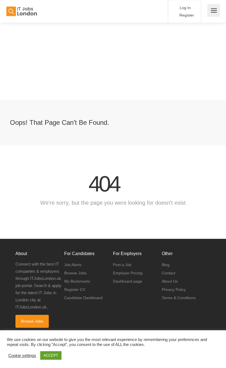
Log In (185, 8)
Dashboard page (127, 281)
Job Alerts (72, 265)
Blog (166, 265)
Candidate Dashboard (83, 298)
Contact (168, 273)
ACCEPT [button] (51, 355)
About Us (170, 281)
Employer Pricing (127, 273)
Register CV (74, 289)
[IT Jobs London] (21, 8)
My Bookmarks (77, 281)
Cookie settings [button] (22, 355)
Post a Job (122, 265)
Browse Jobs (32, 321)
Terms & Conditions (179, 298)
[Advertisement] (113, 61)
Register (186, 15)
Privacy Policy (174, 289)
